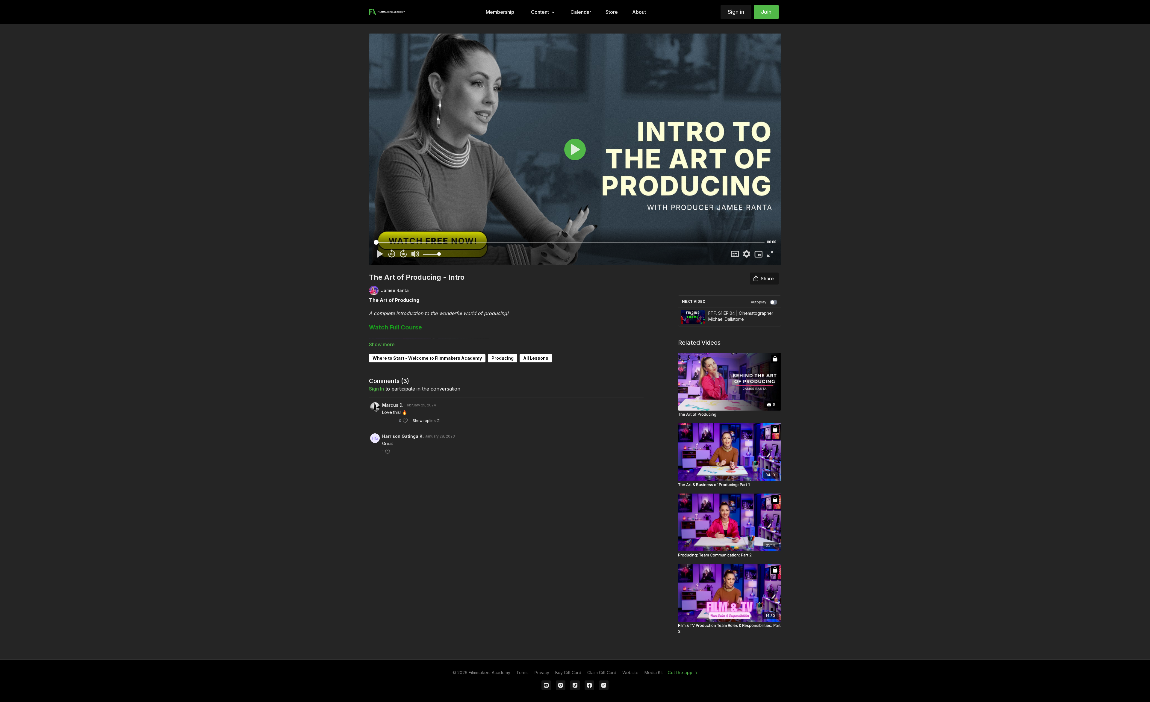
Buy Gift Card (568, 672)
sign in (376, 389)
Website (630, 672)
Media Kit (653, 672)
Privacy (542, 672)
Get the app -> (682, 672)
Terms (522, 672)
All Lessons (535, 358)
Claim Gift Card (601, 672)
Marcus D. (392, 405)
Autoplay (758, 302)
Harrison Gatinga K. (403, 436)
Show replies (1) (427, 420)
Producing (502, 358)
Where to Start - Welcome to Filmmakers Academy (427, 358)
